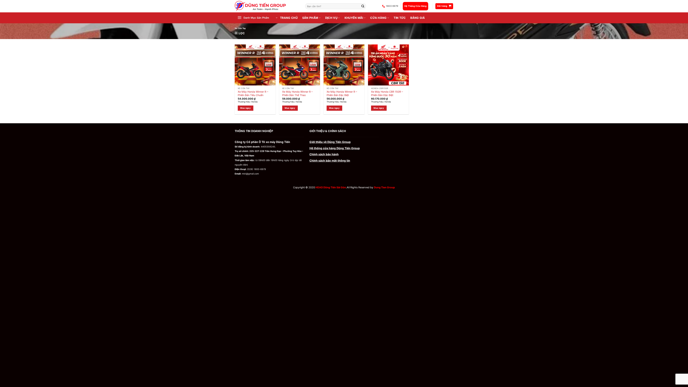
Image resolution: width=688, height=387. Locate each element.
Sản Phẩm (310, 18)
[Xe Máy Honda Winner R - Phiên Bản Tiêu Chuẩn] (255, 64)
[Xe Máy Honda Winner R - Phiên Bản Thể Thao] (299, 64)
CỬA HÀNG (378, 18)
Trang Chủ (289, 18)
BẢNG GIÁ (417, 18)
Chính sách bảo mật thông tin (329, 160)
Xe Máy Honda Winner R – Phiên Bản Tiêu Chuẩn (253, 93)
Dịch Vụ (331, 18)
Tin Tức (400, 18)
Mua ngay (245, 108)
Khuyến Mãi (354, 18)
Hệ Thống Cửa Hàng (415, 6)
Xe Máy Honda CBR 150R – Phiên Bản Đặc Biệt (387, 93)
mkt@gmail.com (250, 173)
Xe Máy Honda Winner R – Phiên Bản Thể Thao (297, 93)
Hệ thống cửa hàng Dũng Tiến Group (334, 148)
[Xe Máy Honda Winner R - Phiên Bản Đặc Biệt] (344, 64)
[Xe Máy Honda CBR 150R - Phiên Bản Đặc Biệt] (388, 64)
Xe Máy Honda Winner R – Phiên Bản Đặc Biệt (342, 93)
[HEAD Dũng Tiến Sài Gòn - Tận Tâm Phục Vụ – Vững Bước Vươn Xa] (267, 6)
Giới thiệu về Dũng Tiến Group (330, 142)
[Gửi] (363, 6)
